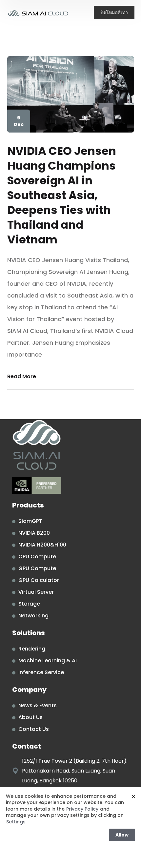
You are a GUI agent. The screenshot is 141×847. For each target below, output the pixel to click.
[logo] (38, 13)
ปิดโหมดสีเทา (114, 12)
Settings (16, 822)
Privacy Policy (82, 809)
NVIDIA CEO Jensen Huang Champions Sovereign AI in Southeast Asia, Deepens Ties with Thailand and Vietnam (61, 195)
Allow (122, 835)
